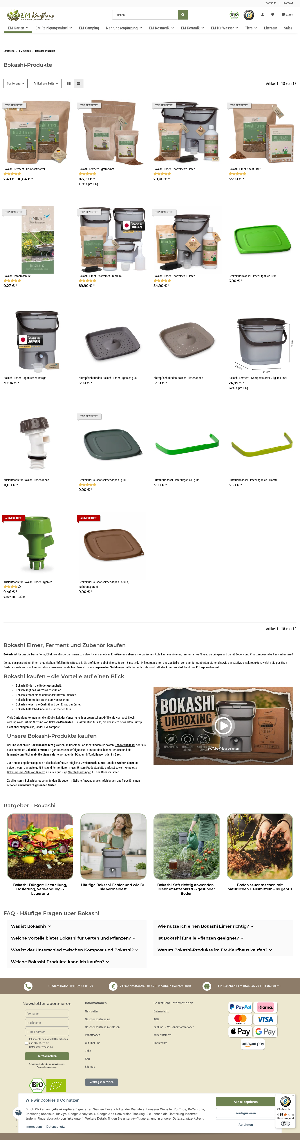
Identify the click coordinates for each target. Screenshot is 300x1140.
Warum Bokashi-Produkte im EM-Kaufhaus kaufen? (212, 949)
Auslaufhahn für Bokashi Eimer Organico (28, 582)
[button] (263, 15)
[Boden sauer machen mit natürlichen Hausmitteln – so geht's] (260, 846)
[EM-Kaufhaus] (30, 15)
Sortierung (13, 83)
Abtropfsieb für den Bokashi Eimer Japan (178, 378)
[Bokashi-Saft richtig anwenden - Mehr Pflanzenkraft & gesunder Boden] (187, 846)
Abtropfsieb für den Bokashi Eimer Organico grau (108, 378)
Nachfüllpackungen (79, 772)
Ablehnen (246, 1124)
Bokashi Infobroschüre (17, 276)
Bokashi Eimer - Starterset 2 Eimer (174, 169)
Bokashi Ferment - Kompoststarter (24, 169)
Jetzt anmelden (47, 1056)
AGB (156, 1019)
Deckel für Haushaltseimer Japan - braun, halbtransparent (104, 584)
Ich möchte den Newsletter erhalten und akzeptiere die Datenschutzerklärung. (48, 1043)
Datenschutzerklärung (46, 1067)
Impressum (160, 1043)
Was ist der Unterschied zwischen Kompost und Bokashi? (72, 949)
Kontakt (288, 3)
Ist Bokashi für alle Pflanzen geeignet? (198, 938)
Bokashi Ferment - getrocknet (96, 169)
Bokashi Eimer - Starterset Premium (100, 276)
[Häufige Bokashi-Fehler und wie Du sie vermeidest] (113, 846)
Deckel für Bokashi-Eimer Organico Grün (253, 276)
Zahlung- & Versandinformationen (174, 1027)
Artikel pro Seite (44, 83)
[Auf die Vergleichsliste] (203, 106)
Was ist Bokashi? (29, 926)
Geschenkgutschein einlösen (102, 1027)
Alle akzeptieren (246, 1102)
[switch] (285, 1123)
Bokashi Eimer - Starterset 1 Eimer (174, 276)
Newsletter (91, 1011)
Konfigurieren (245, 1113)
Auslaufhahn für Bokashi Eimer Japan (26, 480)
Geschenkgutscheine (97, 1019)
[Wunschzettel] (273, 15)
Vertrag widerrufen (102, 1082)
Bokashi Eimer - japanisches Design (25, 378)
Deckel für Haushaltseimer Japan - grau (103, 480)
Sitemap (90, 1067)
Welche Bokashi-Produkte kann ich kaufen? (57, 961)
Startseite (271, 3)
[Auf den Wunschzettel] (214, 106)
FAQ (87, 1059)
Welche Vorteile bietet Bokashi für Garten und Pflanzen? (71, 938)
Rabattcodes (92, 1035)
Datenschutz (161, 1011)
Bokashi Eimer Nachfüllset (244, 169)
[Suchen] (183, 15)
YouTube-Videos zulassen (223, 748)
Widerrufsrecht (162, 1035)
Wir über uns (92, 1043)
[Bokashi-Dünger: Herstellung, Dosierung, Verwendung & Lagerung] (40, 846)
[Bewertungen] (12, 174)
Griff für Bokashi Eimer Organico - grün (176, 480)
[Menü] (293, 1096)
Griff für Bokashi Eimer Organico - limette (253, 480)
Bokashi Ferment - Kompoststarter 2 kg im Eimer (258, 378)
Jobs (88, 1051)
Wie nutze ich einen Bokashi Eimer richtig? (203, 926)
